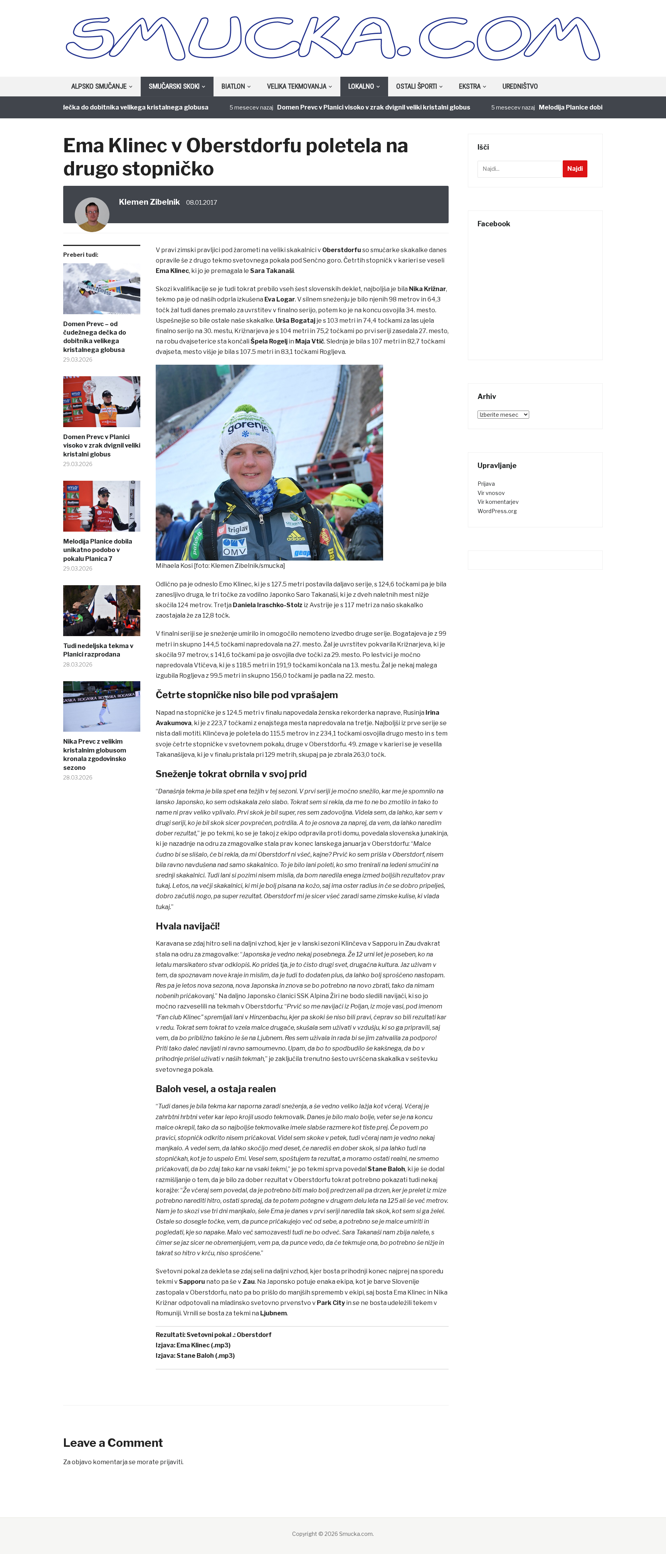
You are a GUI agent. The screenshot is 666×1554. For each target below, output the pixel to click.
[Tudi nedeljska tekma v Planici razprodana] (101, 613)
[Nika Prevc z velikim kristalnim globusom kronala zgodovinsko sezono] (101, 709)
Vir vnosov (491, 493)
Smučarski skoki (174, 86)
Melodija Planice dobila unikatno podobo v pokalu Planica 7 (97, 550)
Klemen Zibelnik (149, 202)
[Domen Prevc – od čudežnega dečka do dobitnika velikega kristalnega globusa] (101, 291)
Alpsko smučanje (99, 86)
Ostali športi (416, 86)
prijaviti (171, 1462)
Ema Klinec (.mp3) (203, 1345)
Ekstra (470, 86)
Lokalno (361, 86)
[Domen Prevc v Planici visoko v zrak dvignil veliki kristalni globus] (101, 404)
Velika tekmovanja (296, 86)
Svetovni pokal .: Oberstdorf (229, 1334)
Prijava (486, 483)
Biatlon (233, 86)
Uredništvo (520, 86)
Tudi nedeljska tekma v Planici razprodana (98, 650)
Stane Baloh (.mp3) (206, 1355)
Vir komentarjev (498, 501)
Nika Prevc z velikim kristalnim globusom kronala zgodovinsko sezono (94, 754)
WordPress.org (497, 511)
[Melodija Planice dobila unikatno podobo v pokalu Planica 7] (101, 509)
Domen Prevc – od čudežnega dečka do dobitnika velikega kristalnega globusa (94, 337)
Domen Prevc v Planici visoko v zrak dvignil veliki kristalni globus (341, 107)
